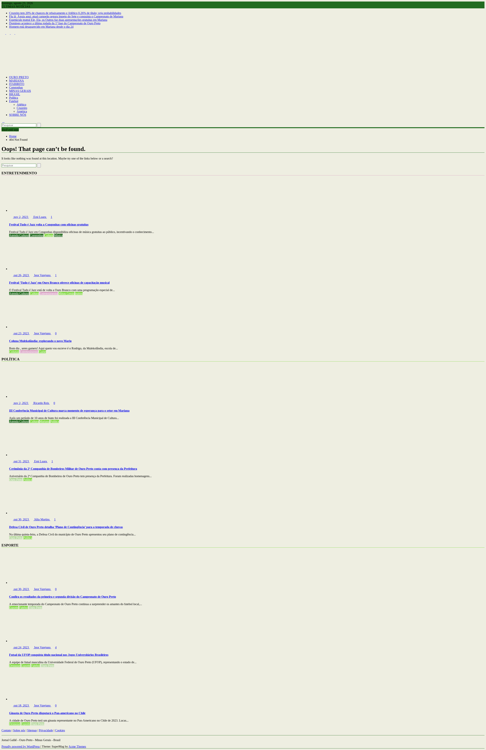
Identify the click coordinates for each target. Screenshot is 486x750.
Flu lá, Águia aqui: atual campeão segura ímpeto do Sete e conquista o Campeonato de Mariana (66, 16)
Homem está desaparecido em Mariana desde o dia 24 (41, 26)
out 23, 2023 (21, 333)
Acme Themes (77, 746)
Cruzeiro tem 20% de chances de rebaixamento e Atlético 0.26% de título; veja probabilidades (65, 13)
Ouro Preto (15, 479)
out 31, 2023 (21, 461)
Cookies (60, 730)
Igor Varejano (42, 275)
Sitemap (32, 730)
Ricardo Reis (41, 403)
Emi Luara (40, 217)
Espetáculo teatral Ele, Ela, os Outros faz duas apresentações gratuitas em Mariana (58, 19)
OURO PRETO (19, 77)
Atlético (21, 104)
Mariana (44, 421)
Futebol (13, 101)
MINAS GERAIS (20, 90)
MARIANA (16, 80)
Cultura (48, 235)
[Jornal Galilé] (3, 70)
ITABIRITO (16, 84)
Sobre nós (19, 730)
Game (42, 351)
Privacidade (46, 730)
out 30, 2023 (21, 519)
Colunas (14, 351)
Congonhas (16, 87)
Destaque (14, 665)
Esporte (13, 607)
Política (13, 97)
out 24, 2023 (21, 647)
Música (58, 235)
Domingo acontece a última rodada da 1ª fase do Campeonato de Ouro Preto (54, 23)
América (22, 111)
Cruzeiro (22, 108)
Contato (6, 730)
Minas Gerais (66, 293)
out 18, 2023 (21, 705)
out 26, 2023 (21, 275)
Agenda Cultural (19, 235)
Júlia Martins (41, 519)
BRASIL (14, 94)
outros (79, 293)
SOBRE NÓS (17, 114)
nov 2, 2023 (21, 217)
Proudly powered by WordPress (21, 746)
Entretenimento (48, 293)
